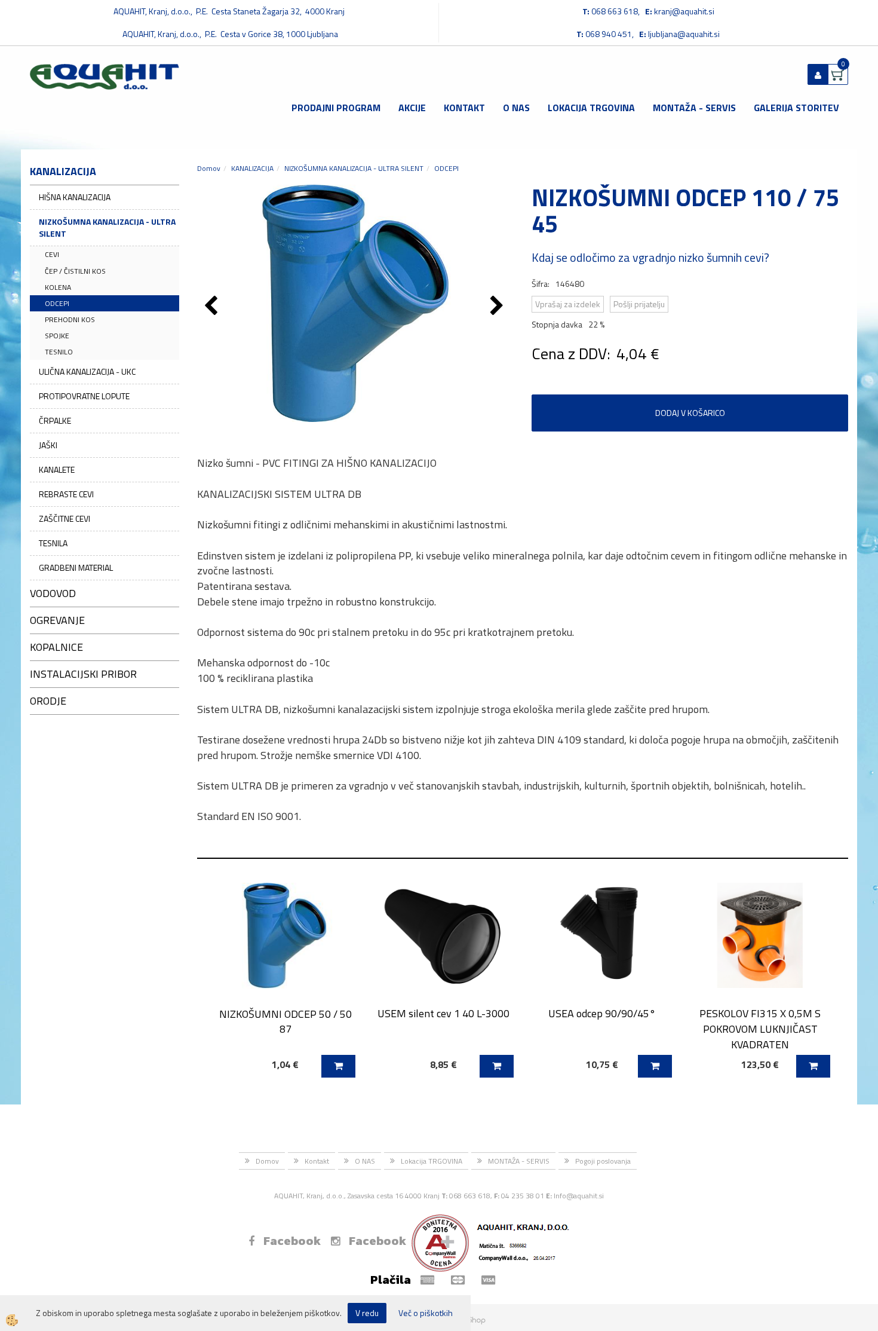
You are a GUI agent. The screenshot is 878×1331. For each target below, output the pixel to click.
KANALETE (57, 469)
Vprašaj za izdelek (567, 304)
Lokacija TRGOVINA (591, 107)
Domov (208, 168)
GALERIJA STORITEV (796, 107)
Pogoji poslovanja (603, 1161)
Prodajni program (335, 107)
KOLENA (58, 287)
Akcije (412, 107)
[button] (498, 306)
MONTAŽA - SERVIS (694, 107)
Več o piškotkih (425, 1313)
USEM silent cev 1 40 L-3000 (443, 1013)
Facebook (292, 1241)
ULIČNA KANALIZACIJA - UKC (87, 371)
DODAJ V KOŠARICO (690, 412)
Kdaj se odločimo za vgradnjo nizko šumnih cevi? (650, 257)
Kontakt (464, 107)
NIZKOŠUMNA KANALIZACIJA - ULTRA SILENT (107, 227)
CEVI (52, 254)
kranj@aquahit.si (684, 11)
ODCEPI (57, 303)
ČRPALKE (55, 420)
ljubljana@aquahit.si (684, 33)
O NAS (516, 107)
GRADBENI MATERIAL (76, 567)
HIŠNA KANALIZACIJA (74, 197)
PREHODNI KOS (70, 319)
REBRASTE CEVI (66, 494)
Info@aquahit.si (579, 1195)
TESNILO (59, 351)
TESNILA (53, 543)
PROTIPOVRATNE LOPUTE (84, 396)
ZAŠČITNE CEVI (64, 518)
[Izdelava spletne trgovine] (474, 1320)
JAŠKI (48, 445)
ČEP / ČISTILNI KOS (75, 271)
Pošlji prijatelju (639, 304)
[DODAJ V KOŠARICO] (338, 1066)
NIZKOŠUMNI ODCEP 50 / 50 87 (285, 1021)
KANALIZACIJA (252, 168)
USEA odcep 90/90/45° (602, 1013)
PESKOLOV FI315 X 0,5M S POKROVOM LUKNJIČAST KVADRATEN (760, 1028)
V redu (367, 1312)
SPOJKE (57, 335)
